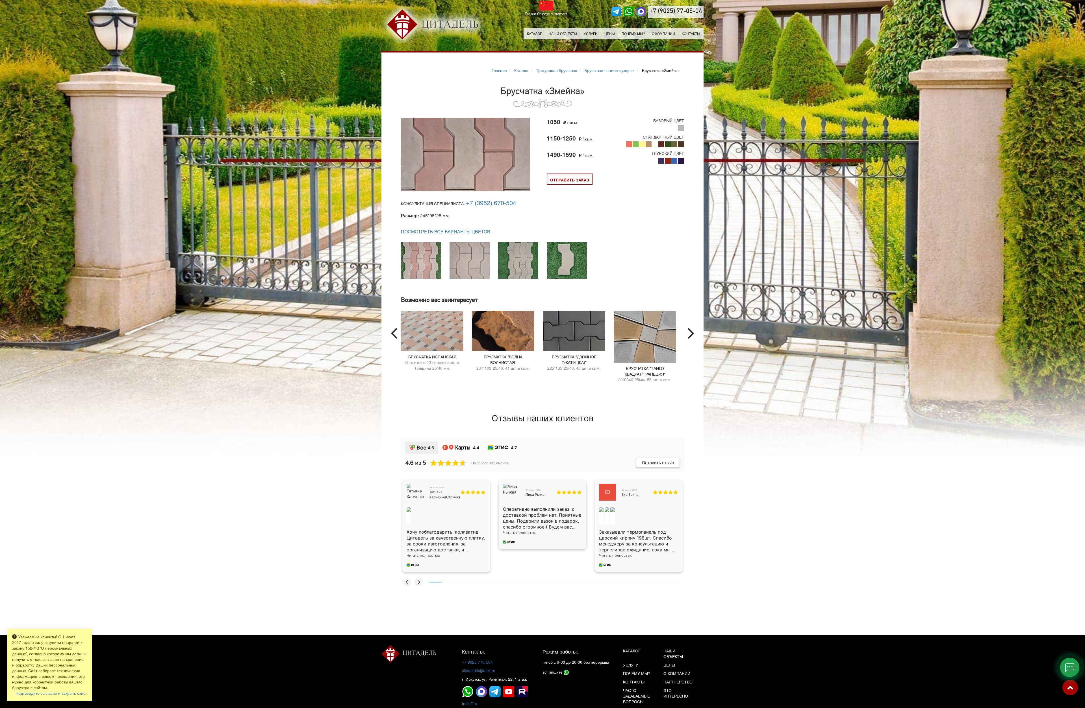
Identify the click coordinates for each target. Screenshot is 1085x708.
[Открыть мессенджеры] (1069, 667)
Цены (609, 33)
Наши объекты (563, 33)
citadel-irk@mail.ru (478, 670)
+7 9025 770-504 (477, 662)
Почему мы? (633, 33)
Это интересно (675, 693)
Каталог (534, 33)
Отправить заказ (569, 180)
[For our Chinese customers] (546, 5)
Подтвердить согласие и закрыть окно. (51, 693)
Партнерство (678, 682)
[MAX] (641, 11)
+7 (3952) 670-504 (491, 202)
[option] (432, 342)
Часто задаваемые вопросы (636, 695)
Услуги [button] (591, 33)
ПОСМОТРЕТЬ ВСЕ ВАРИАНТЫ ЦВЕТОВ (445, 232)
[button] (406, 582)
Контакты (691, 33)
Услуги (631, 665)
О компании (663, 33)
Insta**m (469, 703)
